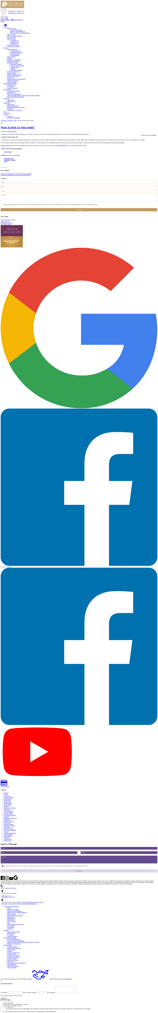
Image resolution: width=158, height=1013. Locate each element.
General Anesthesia (12, 88)
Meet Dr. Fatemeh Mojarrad (18, 31)
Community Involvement (13, 46)
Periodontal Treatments (13, 61)
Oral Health (7, 820)
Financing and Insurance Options (15, 107)
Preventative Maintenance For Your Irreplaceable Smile (15, 175)
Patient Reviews (11, 101)
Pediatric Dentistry (9, 821)
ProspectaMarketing (66, 979)
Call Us (4, 20)
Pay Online (10, 109)
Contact (6, 114)
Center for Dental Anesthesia (11, 906)
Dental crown (7, 800)
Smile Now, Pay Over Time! (14, 110)
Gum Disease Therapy (10, 815)
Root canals (7, 827)
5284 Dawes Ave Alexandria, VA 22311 (6, 222)
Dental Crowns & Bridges (14, 59)
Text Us (21, 20)
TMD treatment (8, 836)
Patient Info (7, 103)
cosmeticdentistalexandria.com (29, 903)
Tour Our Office (11, 37)
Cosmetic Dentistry (12, 49)
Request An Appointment (13, 117)
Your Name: (4, 992)
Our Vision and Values (13, 45)
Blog (5, 112)
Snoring (6, 831)
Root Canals (10, 77)
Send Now (79, 209)
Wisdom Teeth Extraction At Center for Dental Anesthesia (16, 173)
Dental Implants (11, 56)
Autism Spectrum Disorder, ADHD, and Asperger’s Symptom (23, 942)
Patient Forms (10, 104)
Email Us (15, 20)
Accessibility (10, 927)
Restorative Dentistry (12, 62)
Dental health (7, 802)
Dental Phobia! (11, 92)
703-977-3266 (4, 18)
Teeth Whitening (15, 55)
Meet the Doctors (11, 28)
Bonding (6, 793)
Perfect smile (7, 823)
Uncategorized (8, 839)
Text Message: (51, 992)
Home (8, 908)
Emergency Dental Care (13, 71)
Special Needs (7, 89)
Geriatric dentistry (8, 814)
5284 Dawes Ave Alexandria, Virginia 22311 (9, 160)
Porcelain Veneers (15, 54)
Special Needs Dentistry (13, 91)
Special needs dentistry (10, 833)
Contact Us (10, 116)
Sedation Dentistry (9, 828)
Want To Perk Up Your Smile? (18, 127)
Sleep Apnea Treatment (10, 830)
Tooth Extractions (11, 82)
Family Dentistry (11, 73)
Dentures (9, 58)
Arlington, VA (14, 43)
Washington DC (15, 42)
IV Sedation (10, 86)
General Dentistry (8, 812)
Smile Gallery (10, 100)
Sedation (6, 930)
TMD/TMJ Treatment (13, 80)
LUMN (30, 979)
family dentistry (62, 145)
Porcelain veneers (8, 824)
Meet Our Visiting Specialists (14, 36)
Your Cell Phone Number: (29, 992)
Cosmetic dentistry (5, 145)
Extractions (7, 809)
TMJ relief (6, 837)
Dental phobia (7, 805)
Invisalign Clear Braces (17, 52)
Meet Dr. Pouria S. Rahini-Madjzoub (20, 33)
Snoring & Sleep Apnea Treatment (16, 79)
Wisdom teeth (7, 840)
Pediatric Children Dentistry (14, 74)
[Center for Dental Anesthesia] (13, 15)
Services (6, 48)
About (5, 27)
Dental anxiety (8, 799)
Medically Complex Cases (14, 94)
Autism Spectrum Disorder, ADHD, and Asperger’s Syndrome (23, 95)
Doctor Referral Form (13, 106)
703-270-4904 (17, 903)
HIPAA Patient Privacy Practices (15, 924)
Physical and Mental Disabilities (15, 97)
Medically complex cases (10, 818)
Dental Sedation (11, 85)
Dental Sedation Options (10, 83)
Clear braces (7, 796)
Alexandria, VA (15, 40)
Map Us (9, 20)
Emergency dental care (10, 808)
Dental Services (8, 945)
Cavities (6, 794)
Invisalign (6, 817)
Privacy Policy (11, 926)
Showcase (6, 98)
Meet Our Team (11, 34)
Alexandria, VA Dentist (7, 120)
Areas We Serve (11, 39)
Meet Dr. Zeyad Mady (16, 30)
